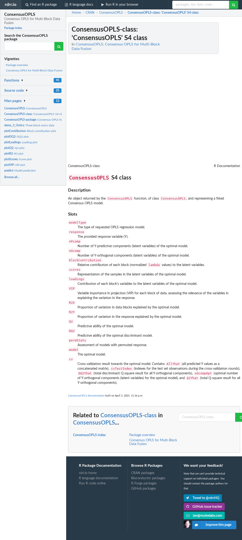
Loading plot (20, 142)
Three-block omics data (29, 125)
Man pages (13, 101)
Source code (14, 90)
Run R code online (92, 483)
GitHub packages (143, 488)
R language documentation (98, 478)
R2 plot (13, 153)
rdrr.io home (88, 473)
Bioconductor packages (148, 478)
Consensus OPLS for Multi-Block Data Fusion (34, 70)
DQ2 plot (16, 136)
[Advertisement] (204, 93)
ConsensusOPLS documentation (86, 395)
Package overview (17, 65)
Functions (11, 80)
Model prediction (20, 170)
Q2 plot (14, 148)
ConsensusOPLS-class (128, 415)
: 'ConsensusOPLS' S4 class (163, 12)
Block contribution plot (30, 131)
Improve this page (218, 525)
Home (76, 12)
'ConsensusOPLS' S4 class (34, 114)
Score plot (18, 159)
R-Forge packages (144, 483)
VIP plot (14, 165)
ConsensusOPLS (25, 108)
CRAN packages (142, 473)
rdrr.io (10, 5)
